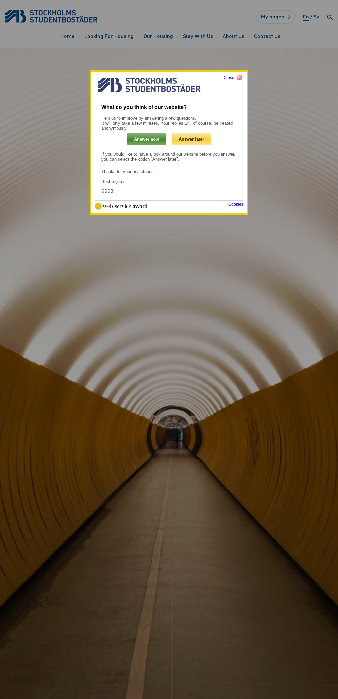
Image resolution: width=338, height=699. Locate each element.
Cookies (235, 204)
